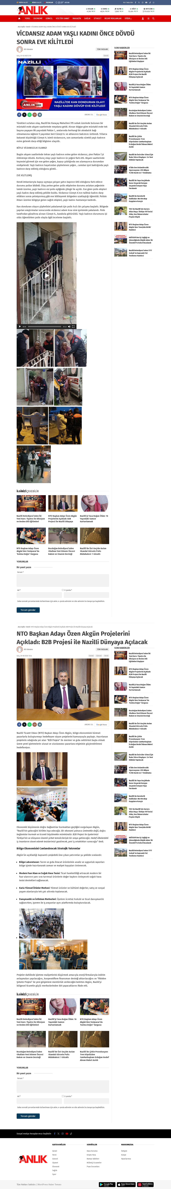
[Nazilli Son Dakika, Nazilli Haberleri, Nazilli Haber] (33, 14)
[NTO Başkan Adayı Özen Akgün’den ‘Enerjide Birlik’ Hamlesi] (120, 230)
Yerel (27, 18)
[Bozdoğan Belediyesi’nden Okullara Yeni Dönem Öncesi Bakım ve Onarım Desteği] (62, 536)
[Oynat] (20, 326)
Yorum (20, 572)
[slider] (44, 326)
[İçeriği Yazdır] (40, 115)
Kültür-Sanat (62, 18)
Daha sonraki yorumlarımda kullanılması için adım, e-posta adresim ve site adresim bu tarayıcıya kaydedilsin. (61, 601)
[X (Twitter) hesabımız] (139, 3)
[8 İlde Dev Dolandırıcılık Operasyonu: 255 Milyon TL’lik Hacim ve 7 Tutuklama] (120, 173)
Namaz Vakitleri (93, 1159)
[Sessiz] (69, 326)
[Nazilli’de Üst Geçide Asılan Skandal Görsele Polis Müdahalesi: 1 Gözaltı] (94, 536)
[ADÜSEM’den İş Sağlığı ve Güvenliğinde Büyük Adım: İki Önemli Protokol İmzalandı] (120, 243)
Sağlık (87, 18)
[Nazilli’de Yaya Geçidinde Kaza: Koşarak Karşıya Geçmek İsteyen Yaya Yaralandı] (120, 186)
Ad (19, 590)
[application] (46, 275)
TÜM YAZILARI (102, 49)
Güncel (49, 18)
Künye (123, 1155)
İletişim (124, 1151)
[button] (19, 18)
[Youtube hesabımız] (146, 3)
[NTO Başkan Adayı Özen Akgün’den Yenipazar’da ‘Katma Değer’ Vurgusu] (31, 536)
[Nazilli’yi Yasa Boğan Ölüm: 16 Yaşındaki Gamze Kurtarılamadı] (94, 504)
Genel (106, 56)
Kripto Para (91, 1155)
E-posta (68, 590)
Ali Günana (28, 49)
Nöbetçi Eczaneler (94, 1163)
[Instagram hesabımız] (142, 3)
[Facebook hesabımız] (135, 3)
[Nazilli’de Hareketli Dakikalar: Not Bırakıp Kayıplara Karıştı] (120, 201)
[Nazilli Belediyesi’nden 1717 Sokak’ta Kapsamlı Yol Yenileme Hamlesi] (120, 256)
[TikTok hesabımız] (150, 3)
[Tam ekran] (73, 326)
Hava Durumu (92, 1151)
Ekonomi (38, 18)
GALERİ (23, 2)
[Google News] (101, 115)
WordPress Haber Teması (49, 1184)
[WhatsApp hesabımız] (153, 3)
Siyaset (97, 18)
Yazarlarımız (126, 1159)
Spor (54, 1174)
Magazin (77, 18)
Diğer (127, 18)
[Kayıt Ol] (143, 18)
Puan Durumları (93, 1167)
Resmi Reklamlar (113, 18)
